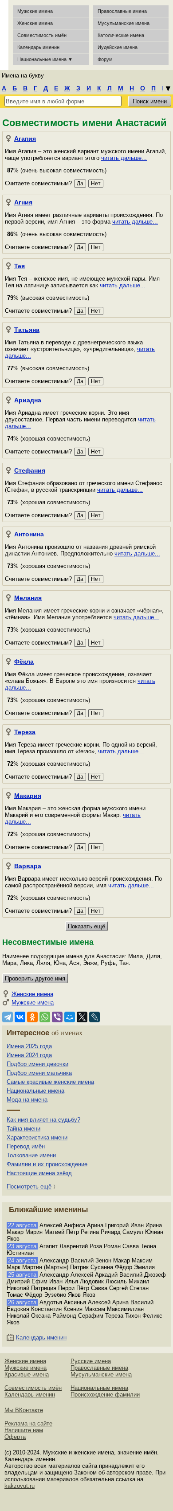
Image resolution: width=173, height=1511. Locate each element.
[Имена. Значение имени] (4, 35)
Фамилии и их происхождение (47, 1164)
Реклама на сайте (28, 1423)
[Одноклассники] (32, 1017)
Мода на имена (27, 1099)
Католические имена (121, 35)
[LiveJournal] (94, 1017)
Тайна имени (23, 1128)
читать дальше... (124, 158)
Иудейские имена (118, 47)
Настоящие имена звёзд (39, 1173)
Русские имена (91, 1361)
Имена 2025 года (29, 1046)
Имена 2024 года (29, 1055)
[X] (82, 1017)
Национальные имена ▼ (45, 59)
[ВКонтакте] (20, 1017)
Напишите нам (23, 1430)
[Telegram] (7, 1017)
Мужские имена (35, 11)
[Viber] (57, 1017)
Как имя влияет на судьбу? (43, 1119)
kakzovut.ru (19, 1485)
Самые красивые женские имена (50, 1081)
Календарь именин (38, 47)
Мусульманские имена (123, 23)
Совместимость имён (33, 1387)
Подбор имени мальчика (39, 1073)
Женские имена (35, 23)
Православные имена (122, 11)
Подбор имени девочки (37, 1064)
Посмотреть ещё (29, 1186)
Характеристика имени (37, 1137)
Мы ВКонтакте (23, 1410)
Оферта (15, 1436)
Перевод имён (26, 1146)
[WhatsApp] (44, 1017)
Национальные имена (35, 1090)
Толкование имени (31, 1155)
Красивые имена (26, 1374)
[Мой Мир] (69, 1017)
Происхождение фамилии (105, 1394)
